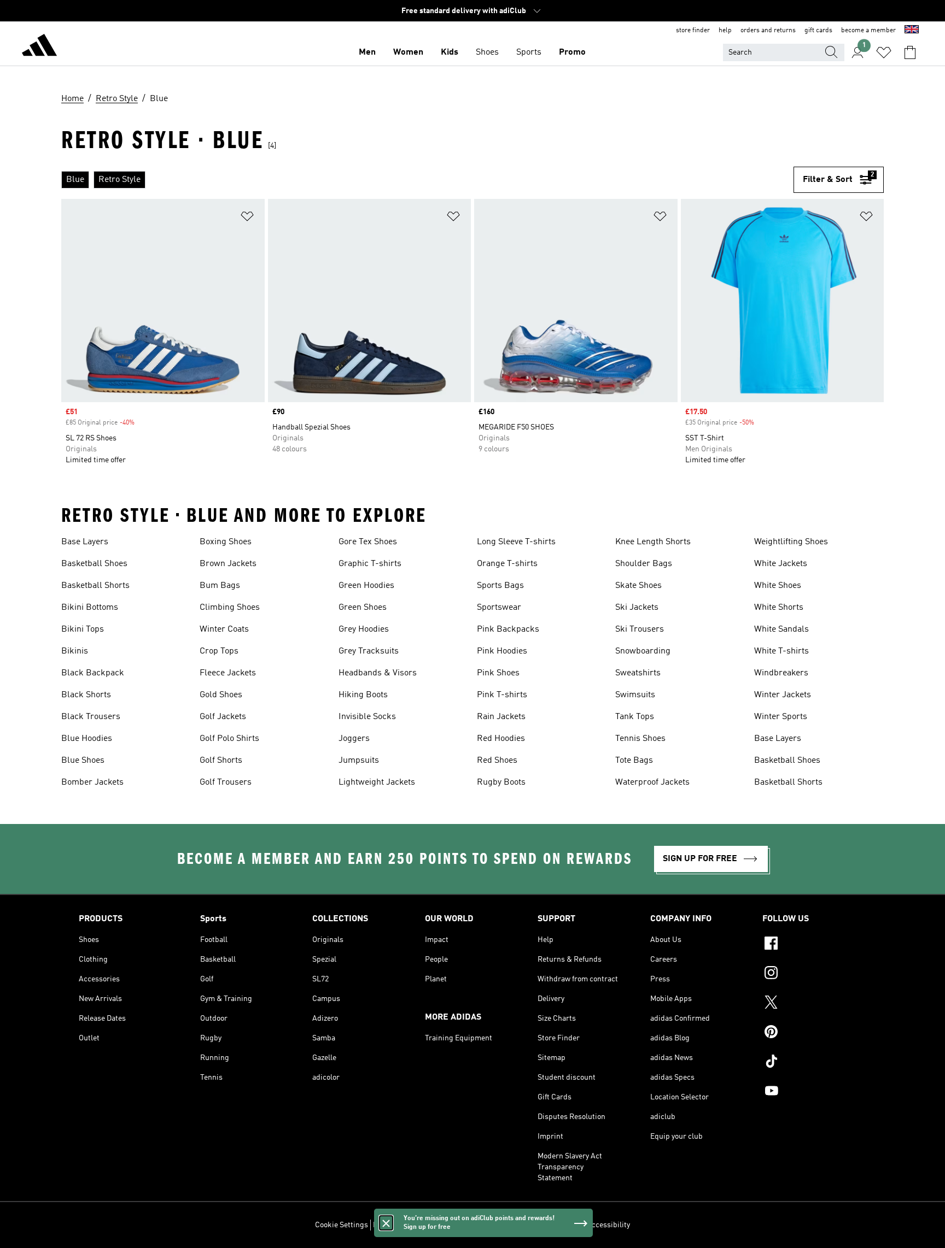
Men (367, 52)
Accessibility (608, 1225)
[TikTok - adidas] (814, 1063)
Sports (528, 52)
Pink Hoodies (502, 651)
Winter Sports (780, 717)
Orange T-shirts (507, 564)
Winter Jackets (782, 695)
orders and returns (768, 30)
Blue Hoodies (86, 738)
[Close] (386, 1223)
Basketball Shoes (94, 564)
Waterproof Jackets (652, 782)
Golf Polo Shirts (229, 738)
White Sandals (781, 629)
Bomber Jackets (92, 782)
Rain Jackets (501, 717)
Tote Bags (634, 760)
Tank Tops (634, 717)
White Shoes (777, 585)
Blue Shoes (82, 760)
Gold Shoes (221, 695)
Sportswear (499, 607)
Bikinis (74, 651)
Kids (449, 52)
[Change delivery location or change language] (911, 30)
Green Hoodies (366, 585)
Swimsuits (635, 695)
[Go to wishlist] (884, 52)
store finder (693, 30)
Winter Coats (224, 629)
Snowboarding (642, 651)
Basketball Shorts (95, 585)
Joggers (354, 738)
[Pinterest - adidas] (814, 1033)
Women (408, 52)
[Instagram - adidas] (814, 974)
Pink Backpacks (508, 629)
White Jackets (780, 564)
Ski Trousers (639, 629)
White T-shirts (781, 651)
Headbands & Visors (378, 673)
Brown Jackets (228, 564)
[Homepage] (39, 47)
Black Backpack (92, 673)
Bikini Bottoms (89, 607)
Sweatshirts (638, 673)
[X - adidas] (814, 1004)
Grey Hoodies (364, 629)
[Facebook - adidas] (814, 944)
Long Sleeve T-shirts (516, 542)
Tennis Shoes (640, 738)
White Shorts (778, 607)
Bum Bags (220, 585)
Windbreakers (781, 673)
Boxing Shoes (226, 542)
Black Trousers (90, 717)
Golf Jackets (223, 717)
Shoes (487, 52)
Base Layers (84, 542)
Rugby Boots (501, 782)
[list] (427, 180)
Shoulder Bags (643, 564)
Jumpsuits (359, 760)
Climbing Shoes (230, 607)
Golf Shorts (221, 760)
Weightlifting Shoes (791, 542)
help (725, 30)
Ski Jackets (636, 607)
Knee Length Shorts (653, 542)
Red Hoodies (501, 738)
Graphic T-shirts (370, 564)
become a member (868, 30)
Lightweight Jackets (377, 782)
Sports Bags (500, 585)
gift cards (818, 30)
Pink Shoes (498, 673)
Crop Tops (219, 651)
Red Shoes (497, 760)
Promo (572, 52)
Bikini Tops (82, 629)
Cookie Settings (341, 1225)
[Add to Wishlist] (247, 218)
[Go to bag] (910, 52)
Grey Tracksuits (369, 651)
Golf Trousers (226, 782)
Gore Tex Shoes (368, 542)
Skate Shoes (638, 585)
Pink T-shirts (502, 695)
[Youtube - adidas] (814, 1092)
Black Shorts (86, 695)
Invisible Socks (367, 717)
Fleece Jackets (228, 673)
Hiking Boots (363, 695)
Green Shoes (363, 607)
